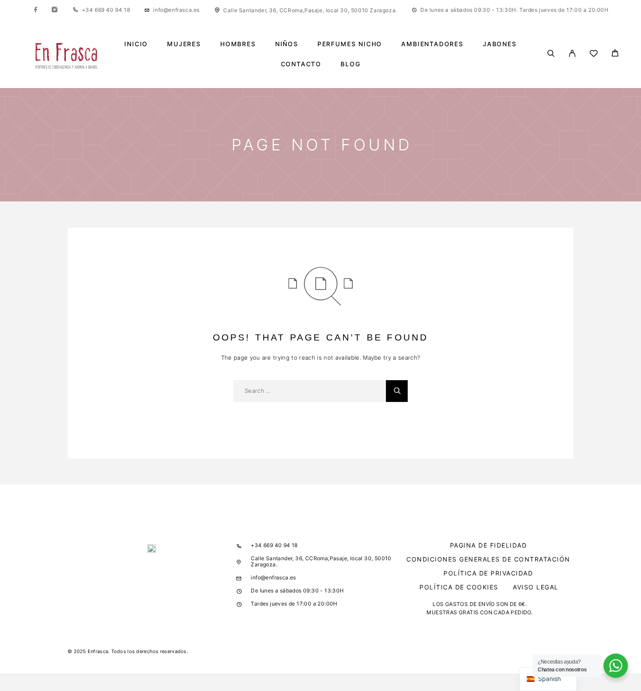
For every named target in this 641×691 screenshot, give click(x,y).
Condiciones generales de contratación (488, 559)
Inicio (136, 44)
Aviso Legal (536, 587)
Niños (286, 44)
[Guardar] (593, 54)
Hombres (238, 44)
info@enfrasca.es (176, 10)
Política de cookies (458, 587)
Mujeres (184, 44)
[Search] (551, 54)
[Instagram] (54, 10)
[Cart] (615, 54)
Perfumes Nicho (349, 44)
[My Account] (572, 54)
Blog (350, 64)
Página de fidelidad (488, 545)
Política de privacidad (488, 573)
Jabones (500, 44)
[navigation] (548, 679)
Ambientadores (432, 44)
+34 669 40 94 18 (106, 10)
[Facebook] (35, 10)
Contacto (301, 64)
